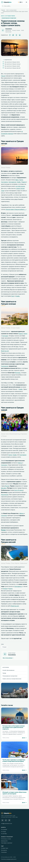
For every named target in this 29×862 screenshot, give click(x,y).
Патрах (3, 530)
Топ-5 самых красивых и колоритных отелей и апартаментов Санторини (13, 760)
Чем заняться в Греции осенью (12, 64)
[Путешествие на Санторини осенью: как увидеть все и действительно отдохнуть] (14, 716)
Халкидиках (18, 586)
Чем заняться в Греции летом (12, 62)
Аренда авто (4, 840)
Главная (3, 10)
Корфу (19, 182)
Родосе (5, 588)
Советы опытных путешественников (12, 678)
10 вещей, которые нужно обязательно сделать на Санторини (14, 792)
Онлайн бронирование (8, 670)
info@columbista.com (6, 823)
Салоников (4, 366)
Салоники (4, 465)
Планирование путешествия (10, 676)
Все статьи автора (8, 658)
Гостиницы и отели (6, 838)
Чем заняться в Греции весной (12, 68)
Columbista (8, 28)
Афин (17, 180)
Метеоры (17, 372)
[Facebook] (6, 820)
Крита (21, 180)
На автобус (4, 833)
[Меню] (26, 2)
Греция (3, 76)
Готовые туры (4, 848)
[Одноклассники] (9, 820)
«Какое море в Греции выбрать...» (15, 209)
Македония (4, 494)
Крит (12, 296)
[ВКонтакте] (2, 820)
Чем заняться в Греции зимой (12, 66)
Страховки (4, 852)
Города (4, 673)
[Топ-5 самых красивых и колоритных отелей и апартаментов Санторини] (14, 750)
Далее (23, 737)
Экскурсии (4, 850)
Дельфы (3, 488)
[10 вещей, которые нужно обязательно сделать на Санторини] (14, 782)
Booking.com (5, 351)
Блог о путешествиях (11, 10)
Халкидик (5, 336)
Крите (10, 588)
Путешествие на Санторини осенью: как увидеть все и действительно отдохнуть (13, 727)
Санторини (4, 182)
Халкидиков (12, 182)
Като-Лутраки (18, 490)
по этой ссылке (20, 186)
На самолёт (4, 829)
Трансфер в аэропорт (6, 843)
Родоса (23, 182)
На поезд (3, 831)
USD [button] (21, 2)
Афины (20, 463)
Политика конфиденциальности (8, 859)
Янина (7, 486)
